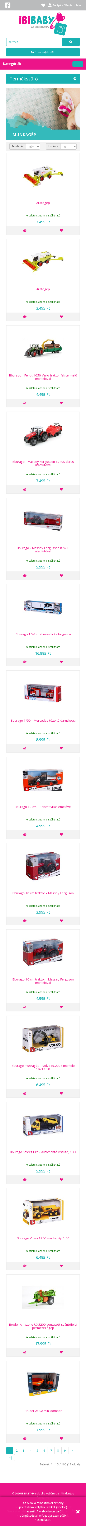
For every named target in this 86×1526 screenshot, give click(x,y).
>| (10, 1458)
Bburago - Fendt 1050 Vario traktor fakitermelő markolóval (43, 377)
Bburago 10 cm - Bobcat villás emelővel (43, 807)
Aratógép (43, 203)
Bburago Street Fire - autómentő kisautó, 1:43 (43, 1152)
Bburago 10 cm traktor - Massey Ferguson (43, 893)
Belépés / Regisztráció (67, 5)
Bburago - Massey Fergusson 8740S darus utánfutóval (43, 463)
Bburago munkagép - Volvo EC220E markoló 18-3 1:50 (43, 1067)
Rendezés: (18, 146)
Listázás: (53, 146)
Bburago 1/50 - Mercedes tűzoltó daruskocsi (43, 720)
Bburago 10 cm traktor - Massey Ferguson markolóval (43, 981)
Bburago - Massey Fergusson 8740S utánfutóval (43, 549)
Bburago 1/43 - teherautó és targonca (43, 634)
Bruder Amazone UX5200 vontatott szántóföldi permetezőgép (43, 1326)
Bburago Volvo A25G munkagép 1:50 (43, 1238)
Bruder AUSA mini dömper (43, 1411)
